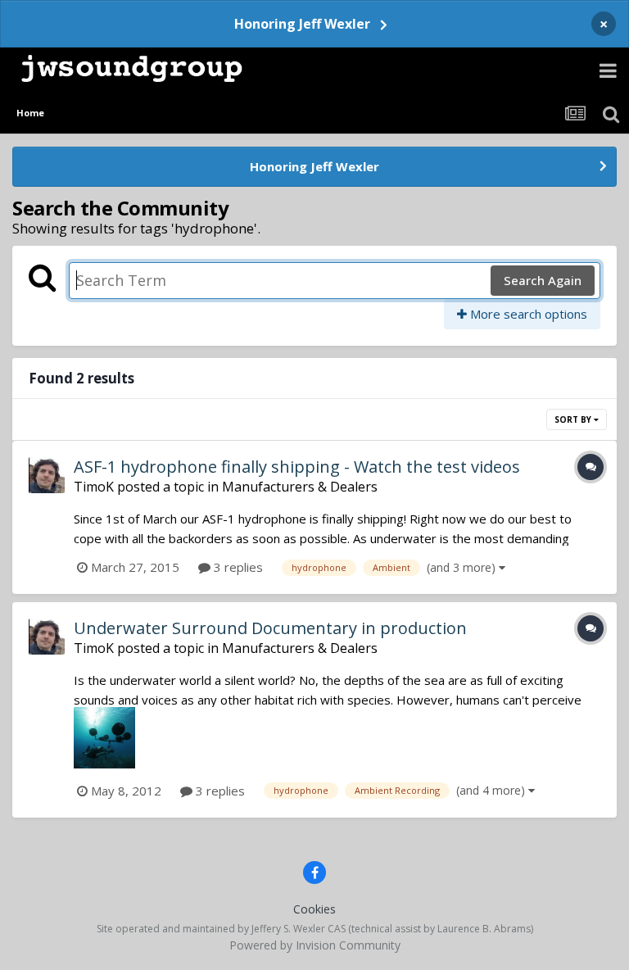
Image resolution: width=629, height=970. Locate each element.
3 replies (236, 567)
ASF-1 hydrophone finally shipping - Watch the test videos (297, 467)
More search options (527, 314)
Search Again (542, 280)
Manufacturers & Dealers (300, 487)
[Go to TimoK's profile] (47, 475)
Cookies (314, 909)
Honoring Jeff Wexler (302, 24)
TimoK (94, 487)
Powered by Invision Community (314, 945)
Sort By (574, 419)
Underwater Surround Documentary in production (270, 628)
